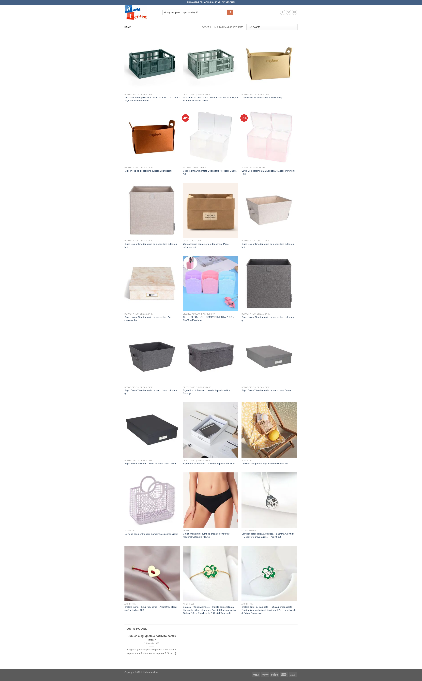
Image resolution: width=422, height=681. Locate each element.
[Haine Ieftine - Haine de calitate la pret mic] (140, 12)
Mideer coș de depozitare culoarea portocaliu (148, 170)
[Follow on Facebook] (282, 12)
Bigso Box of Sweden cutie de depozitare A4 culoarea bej (147, 319)
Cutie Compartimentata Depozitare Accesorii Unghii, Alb (210, 172)
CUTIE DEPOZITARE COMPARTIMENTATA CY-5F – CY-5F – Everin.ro (210, 319)
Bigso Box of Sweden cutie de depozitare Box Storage (206, 392)
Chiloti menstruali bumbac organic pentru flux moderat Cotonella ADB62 (206, 535)
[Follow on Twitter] (288, 12)
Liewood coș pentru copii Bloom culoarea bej (264, 463)
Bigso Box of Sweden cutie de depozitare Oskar (266, 390)
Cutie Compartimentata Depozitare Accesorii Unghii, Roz (268, 172)
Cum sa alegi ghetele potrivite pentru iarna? (151, 637)
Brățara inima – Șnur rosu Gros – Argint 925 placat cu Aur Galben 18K (150, 608)
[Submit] (230, 12)
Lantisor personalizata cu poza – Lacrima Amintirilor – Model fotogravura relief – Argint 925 (268, 535)
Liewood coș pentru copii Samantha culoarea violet (151, 534)
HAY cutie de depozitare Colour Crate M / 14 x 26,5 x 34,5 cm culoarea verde (152, 99)
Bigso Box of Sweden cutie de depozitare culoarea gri (267, 319)
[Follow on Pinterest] (294, 12)
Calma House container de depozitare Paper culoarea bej (206, 245)
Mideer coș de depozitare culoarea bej (261, 97)
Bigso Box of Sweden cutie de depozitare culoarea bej (150, 245)
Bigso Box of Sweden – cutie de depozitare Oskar (150, 463)
